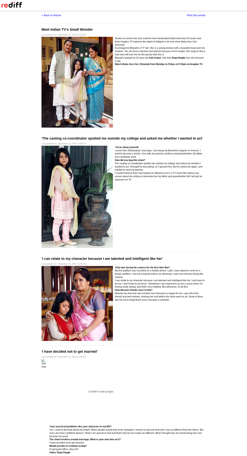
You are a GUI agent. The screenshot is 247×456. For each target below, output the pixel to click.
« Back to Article (51, 15)
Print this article (196, 15)
